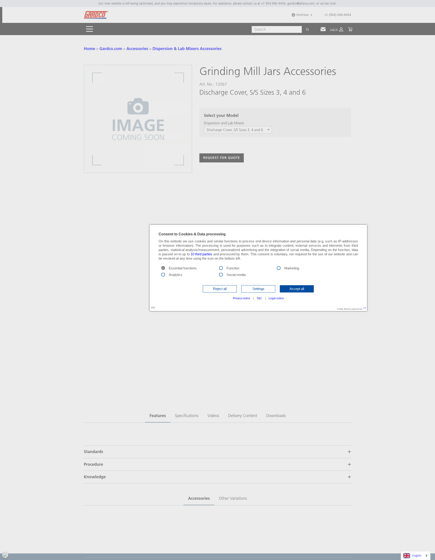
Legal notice (276, 298)
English (416, 555)
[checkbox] (220, 268)
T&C (259, 298)
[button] (220, 288)
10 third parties (202, 254)
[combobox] (415, 555)
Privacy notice (241, 298)
